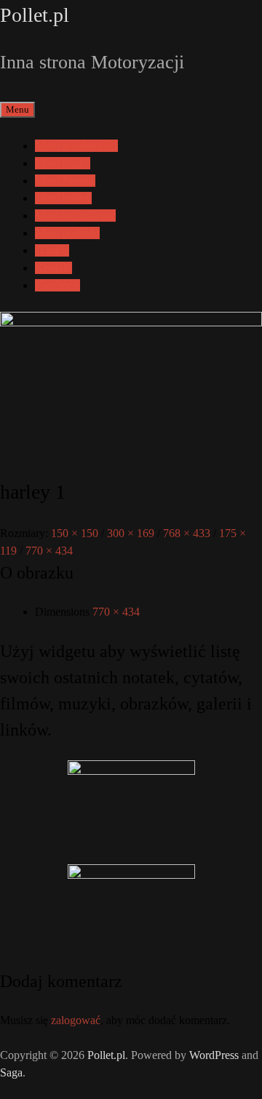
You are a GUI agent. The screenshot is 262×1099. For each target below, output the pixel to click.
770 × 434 (116, 611)
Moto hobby (63, 198)
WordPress (214, 1055)
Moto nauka (62, 163)
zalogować (75, 1020)
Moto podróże (67, 233)
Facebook (57, 285)
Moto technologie (75, 215)
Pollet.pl (34, 15)
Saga (11, 1072)
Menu (17, 109)
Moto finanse (65, 180)
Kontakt (53, 268)
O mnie (52, 250)
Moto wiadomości (76, 146)
